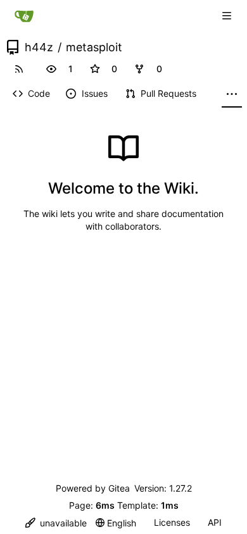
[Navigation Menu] (228, 15)
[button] (51, 68)
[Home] (24, 15)
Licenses (172, 522)
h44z (39, 47)
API (215, 522)
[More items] (232, 94)
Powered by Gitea (93, 488)
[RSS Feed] (19, 68)
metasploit (94, 47)
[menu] (56, 523)
